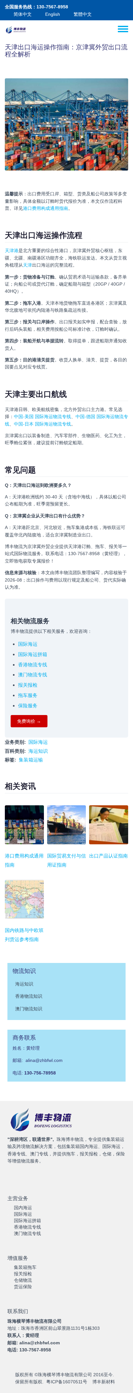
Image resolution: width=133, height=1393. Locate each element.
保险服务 (27, 705)
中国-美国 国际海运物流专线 (42, 416)
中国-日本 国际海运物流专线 (42, 424)
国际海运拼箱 (32, 654)
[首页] (16, 30)
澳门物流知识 (28, 1008)
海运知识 (38, 751)
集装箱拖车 (25, 1267)
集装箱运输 (31, 759)
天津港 (11, 250)
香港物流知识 (28, 996)
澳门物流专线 (32, 674)
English (52, 14)
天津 (27, 265)
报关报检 (27, 685)
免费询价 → (29, 721)
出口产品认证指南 (108, 855)
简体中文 (23, 14)
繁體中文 (83, 14)
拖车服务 (27, 695)
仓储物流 (23, 1280)
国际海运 (27, 644)
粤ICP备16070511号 (66, 1381)
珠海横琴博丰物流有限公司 (65, 1374)
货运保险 (23, 1286)
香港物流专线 (32, 664)
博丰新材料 (103, 1381)
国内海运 (23, 1207)
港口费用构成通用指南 (45, 208)
